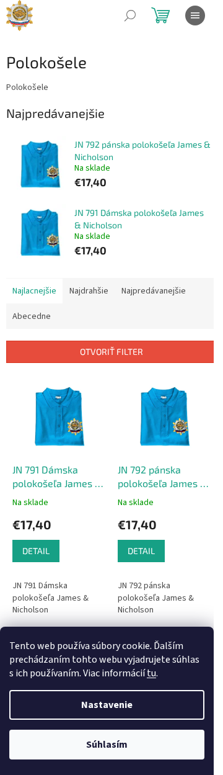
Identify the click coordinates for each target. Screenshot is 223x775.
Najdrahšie (88, 291)
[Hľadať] (130, 15)
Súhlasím (107, 744)
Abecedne (31, 316)
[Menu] (195, 15)
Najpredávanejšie (153, 291)
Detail (36, 550)
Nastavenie (107, 705)
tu (151, 673)
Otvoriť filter (111, 351)
